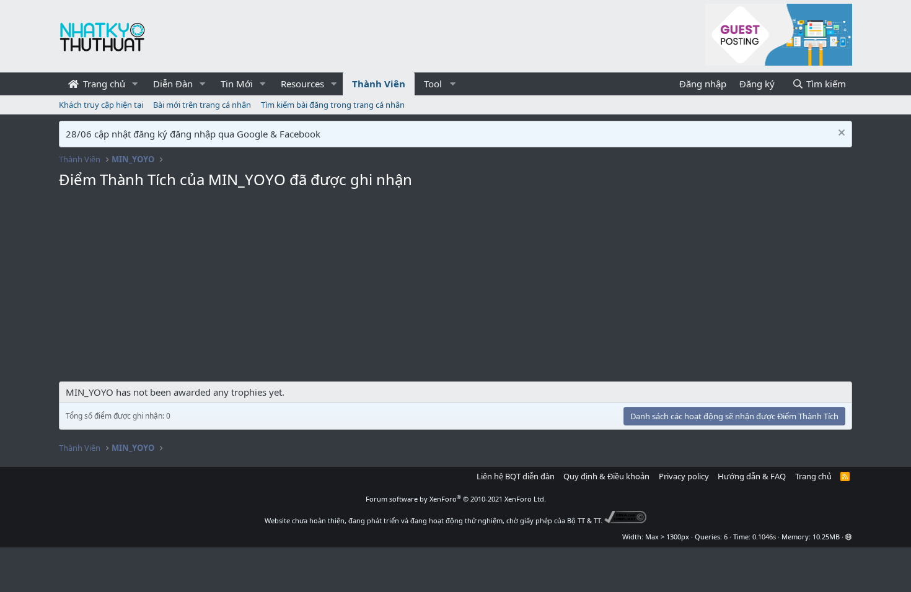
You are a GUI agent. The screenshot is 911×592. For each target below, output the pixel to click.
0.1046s (764, 536)
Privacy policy (684, 476)
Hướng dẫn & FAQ (752, 476)
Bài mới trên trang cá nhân (202, 104)
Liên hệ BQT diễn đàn (516, 476)
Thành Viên (378, 83)
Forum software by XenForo (456, 498)
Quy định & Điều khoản (606, 476)
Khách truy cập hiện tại (101, 104)
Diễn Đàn (173, 83)
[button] (135, 83)
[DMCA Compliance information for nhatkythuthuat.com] (625, 520)
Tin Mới (237, 83)
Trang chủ (103, 83)
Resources (302, 83)
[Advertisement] (455, 288)
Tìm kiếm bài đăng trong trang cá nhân (333, 104)
